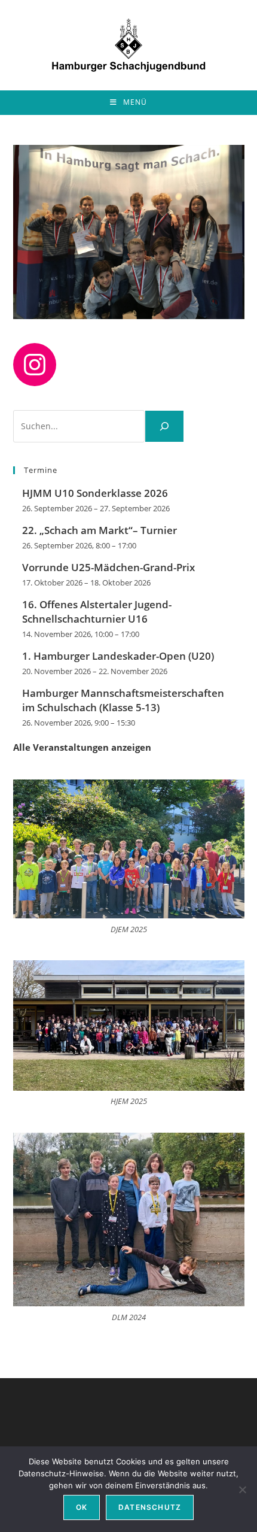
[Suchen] (164, 426)
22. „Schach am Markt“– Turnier (99, 530)
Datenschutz (149, 1507)
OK (81, 1507)
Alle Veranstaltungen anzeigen (82, 747)
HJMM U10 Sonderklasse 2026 (95, 493)
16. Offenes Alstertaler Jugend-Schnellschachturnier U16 (97, 611)
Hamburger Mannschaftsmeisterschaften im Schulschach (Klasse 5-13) (123, 700)
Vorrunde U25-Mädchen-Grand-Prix (108, 567)
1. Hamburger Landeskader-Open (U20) (118, 656)
